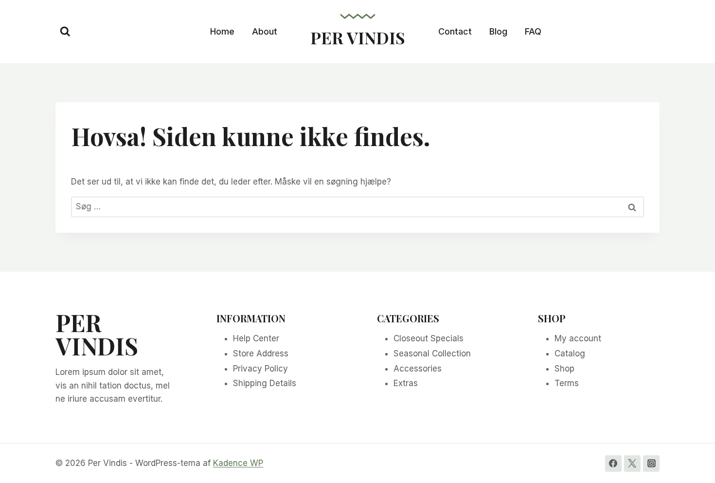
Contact (455, 31)
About (264, 31)
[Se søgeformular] (65, 31)
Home (222, 31)
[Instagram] (651, 463)
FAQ (533, 31)
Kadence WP (238, 463)
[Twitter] (632, 463)
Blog (498, 31)
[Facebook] (613, 463)
